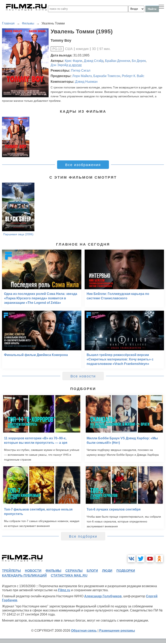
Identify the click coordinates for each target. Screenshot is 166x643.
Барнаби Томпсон (106, 76)
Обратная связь (84, 630)
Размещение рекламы (117, 630)
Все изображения (83, 165)
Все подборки (83, 536)
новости (33, 570)
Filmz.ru (64, 590)
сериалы (74, 570)
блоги (92, 570)
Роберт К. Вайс (133, 76)
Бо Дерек (139, 60)
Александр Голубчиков (103, 596)
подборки (125, 570)
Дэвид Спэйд (93, 60)
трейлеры (11, 570)
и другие (75, 65)
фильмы (53, 570)
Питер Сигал (80, 70)
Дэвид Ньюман (86, 81)
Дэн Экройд (59, 65)
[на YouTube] (150, 558)
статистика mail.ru (69, 575)
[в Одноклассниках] (159, 558)
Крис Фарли (73, 60)
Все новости (83, 376)
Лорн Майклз (82, 76)
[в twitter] (140, 558)
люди (107, 570)
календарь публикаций (24, 575)
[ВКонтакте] (131, 558)
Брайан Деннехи (117, 60)
